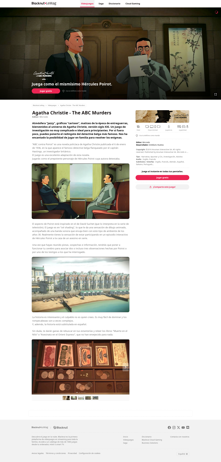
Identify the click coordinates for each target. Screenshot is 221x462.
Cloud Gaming (132, 3)
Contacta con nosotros (179, 436)
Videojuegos (87, 3)
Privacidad (72, 453)
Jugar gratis (46, 91)
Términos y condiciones (56, 453)
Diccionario (114, 3)
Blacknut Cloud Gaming (152, 440)
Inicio (125, 436)
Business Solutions (150, 443)
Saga (101, 3)
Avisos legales (38, 453)
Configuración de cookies (89, 453)
